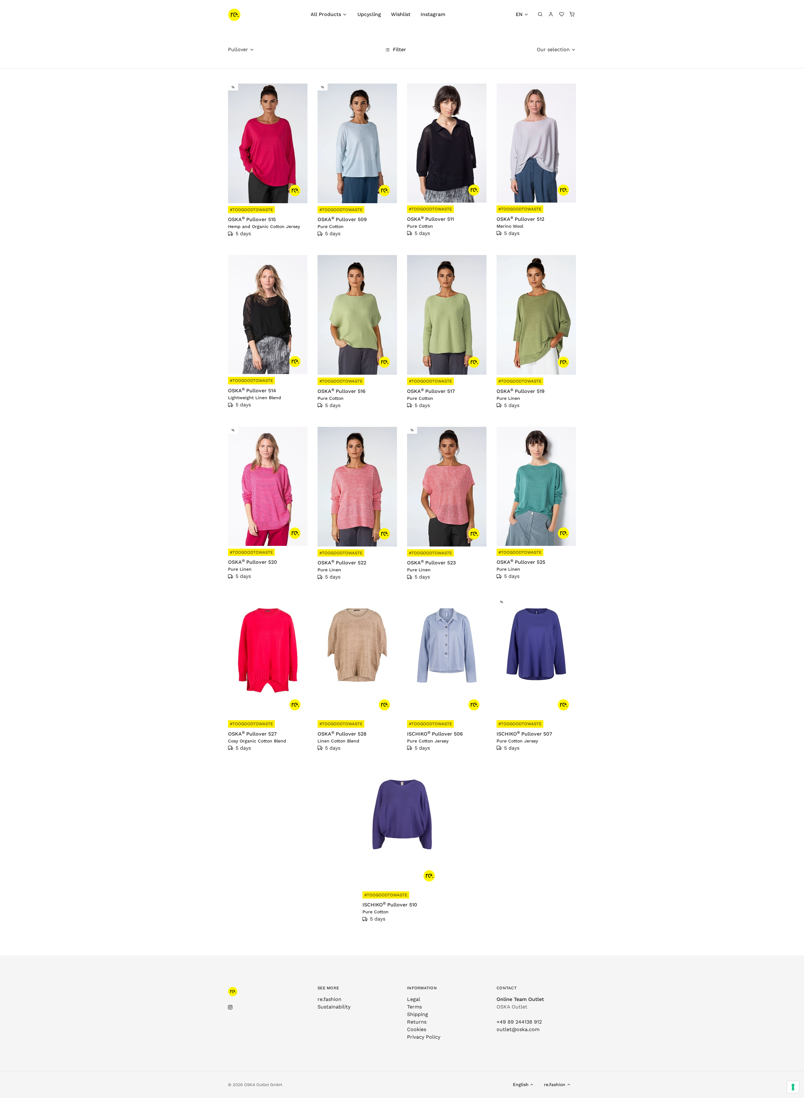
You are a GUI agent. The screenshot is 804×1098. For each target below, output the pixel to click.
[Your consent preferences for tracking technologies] (793, 1087)
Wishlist (400, 14)
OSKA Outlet (512, 1007)
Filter (398, 49)
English (521, 1084)
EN (519, 14)
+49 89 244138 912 (519, 1022)
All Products (326, 14)
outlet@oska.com (518, 1029)
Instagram (433, 14)
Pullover (238, 49)
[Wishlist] (561, 14)
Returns (416, 1022)
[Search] (540, 14)
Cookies (416, 1029)
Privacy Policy (423, 1037)
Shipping (417, 1014)
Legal (413, 999)
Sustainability (334, 1007)
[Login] (551, 14)
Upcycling (369, 14)
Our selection (553, 49)
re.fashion (329, 999)
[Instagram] (230, 1007)
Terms (414, 1007)
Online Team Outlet (520, 999)
